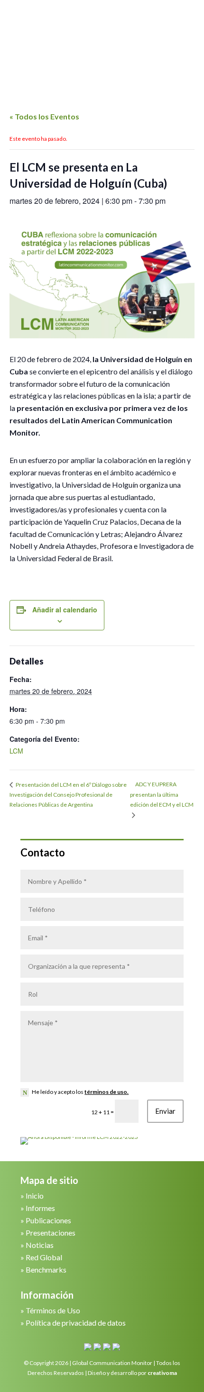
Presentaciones (50, 1232)
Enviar (165, 1111)
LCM (16, 750)
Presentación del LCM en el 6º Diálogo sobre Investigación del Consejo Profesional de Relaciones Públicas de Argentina (68, 794)
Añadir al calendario (64, 609)
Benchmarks (46, 1269)
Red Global (44, 1257)
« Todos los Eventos (44, 116)
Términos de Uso (53, 1310)
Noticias (40, 1244)
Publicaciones (48, 1220)
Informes (40, 1207)
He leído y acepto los (80, 1091)
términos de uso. (106, 1091)
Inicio (35, 1195)
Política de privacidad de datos (76, 1322)
